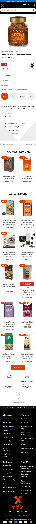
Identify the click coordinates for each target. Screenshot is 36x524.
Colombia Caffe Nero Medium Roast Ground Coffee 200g (27, 223)
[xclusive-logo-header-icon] (6, 5)
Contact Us (6, 434)
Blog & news (24, 452)
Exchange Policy (7, 473)
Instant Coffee (14, 51)
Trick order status (7, 469)
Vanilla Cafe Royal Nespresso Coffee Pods (9, 287)
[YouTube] (18, 511)
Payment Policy (7, 437)
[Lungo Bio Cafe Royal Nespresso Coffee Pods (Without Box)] (9, 208)
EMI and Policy (7, 422)
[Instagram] (22, 511)
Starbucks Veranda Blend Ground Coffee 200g (9, 356)
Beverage (7, 51)
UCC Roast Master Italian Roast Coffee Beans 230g (27, 356)
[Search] (33, 10)
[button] (24, 5)
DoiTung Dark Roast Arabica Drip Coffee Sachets (9, 255)
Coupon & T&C (24, 444)
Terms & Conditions (6, 449)
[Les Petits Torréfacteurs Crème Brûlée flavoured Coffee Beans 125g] (27, 272)
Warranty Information (26, 448)
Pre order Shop (7, 465)
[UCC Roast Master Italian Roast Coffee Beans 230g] (27, 341)
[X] (14, 511)
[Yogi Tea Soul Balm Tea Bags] (27, 309)
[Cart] (29, 5)
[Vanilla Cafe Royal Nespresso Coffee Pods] (9, 272)
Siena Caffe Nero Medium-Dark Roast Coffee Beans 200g (8, 324)
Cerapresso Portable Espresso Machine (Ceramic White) (27, 255)
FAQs (4, 483)
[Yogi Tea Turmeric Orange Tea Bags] (27, 164)
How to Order (24, 422)
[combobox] (18, 10)
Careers (5, 430)
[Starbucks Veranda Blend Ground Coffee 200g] (9, 341)
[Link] (34, 5)
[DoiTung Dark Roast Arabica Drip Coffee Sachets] (9, 240)
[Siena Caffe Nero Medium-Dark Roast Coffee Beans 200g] (9, 309)
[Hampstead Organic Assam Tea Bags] (9, 164)
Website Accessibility (8, 480)
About (4, 419)
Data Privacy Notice (6, 455)
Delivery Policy (7, 444)
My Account (24, 419)
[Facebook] (10, 511)
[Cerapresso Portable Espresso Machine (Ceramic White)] (27, 240)
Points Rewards (7, 476)
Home (2, 51)
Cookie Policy (7, 441)
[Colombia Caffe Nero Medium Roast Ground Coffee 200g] (27, 208)
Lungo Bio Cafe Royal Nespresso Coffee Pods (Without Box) (9, 223)
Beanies (6, 85)
